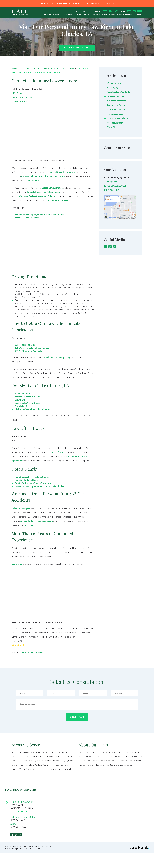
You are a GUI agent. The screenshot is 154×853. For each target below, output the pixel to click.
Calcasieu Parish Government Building (37, 196)
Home (15, 69)
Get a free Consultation (77, 48)
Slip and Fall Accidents (117, 109)
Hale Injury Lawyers (21, 508)
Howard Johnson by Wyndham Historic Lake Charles (39, 214)
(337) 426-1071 (110, 11)
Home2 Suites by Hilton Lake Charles (32, 477)
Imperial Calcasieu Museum (62, 172)
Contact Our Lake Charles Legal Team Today (47, 69)
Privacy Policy (24, 849)
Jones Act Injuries (115, 96)
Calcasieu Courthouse (52, 188)
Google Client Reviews (33, 652)
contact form (56, 452)
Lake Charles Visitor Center (28, 403)
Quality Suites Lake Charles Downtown (33, 483)
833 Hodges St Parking (26, 344)
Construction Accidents (118, 92)
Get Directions (18, 812)
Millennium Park (31, 180)
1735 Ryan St (110, 181)
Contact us (17, 564)
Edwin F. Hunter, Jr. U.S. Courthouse (43, 192)
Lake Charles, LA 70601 (115, 186)
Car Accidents (114, 83)
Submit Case (77, 717)
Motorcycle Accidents (117, 105)
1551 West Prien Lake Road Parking (32, 348)
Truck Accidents (115, 114)
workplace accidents (43, 521)
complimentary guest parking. (57, 357)
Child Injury (112, 87)
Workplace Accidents (117, 118)
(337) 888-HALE (134, 11)
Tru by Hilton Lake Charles (27, 217)
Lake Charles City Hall (58, 200)
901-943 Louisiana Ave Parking (29, 351)
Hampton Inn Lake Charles (27, 480)
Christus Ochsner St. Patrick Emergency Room (43, 176)
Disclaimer (10, 849)
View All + (112, 127)
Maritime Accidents (116, 100)
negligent (29, 525)
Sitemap (36, 849)
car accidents (26, 521)
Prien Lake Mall (22, 406)
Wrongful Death (115, 122)
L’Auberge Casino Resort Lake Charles (32, 409)
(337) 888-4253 (19, 101)
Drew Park (20, 400)
